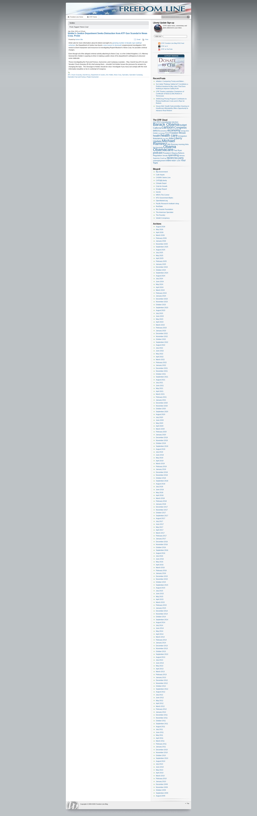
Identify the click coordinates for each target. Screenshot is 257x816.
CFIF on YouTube (167, 49)
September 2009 (162, 793)
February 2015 (161, 605)
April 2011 (159, 738)
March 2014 (160, 637)
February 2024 (161, 293)
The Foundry (160, 215)
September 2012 (162, 689)
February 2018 (161, 501)
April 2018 (159, 495)
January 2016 (161, 573)
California (157, 128)
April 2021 (159, 391)
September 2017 (162, 516)
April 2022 (159, 357)
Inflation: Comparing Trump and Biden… (170, 81)
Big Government (162, 172)
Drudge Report (161, 189)
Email (138, 39)
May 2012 (159, 701)
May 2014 (159, 631)
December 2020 (162, 403)
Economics (163, 131)
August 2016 (160, 553)
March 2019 (160, 464)
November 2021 (162, 371)
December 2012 (162, 680)
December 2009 (162, 784)
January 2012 (161, 712)
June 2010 (160, 767)
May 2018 (159, 492)
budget (183, 125)
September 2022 (162, 342)
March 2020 (160, 429)
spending (173, 155)
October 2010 (161, 755)
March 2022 (160, 359)
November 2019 (162, 440)
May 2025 (159, 255)
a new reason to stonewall (111, 45)
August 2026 (160, 227)
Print (146, 39)
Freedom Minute (177, 133)
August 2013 (160, 657)
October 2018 (161, 478)
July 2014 (159, 625)
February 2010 (161, 778)
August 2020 (160, 414)
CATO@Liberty (161, 180)
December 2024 (162, 267)
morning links (183, 144)
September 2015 (162, 585)
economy (173, 130)
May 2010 (159, 770)
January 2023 (161, 331)
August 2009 (160, 796)
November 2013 (162, 648)
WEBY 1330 (176, 161)
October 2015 (161, 582)
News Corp (117, 75)
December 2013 (162, 646)
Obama (169, 146)
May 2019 (159, 458)
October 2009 (161, 790)
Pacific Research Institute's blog (167, 204)
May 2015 (159, 597)
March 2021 (160, 394)
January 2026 (161, 241)
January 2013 (161, 677)
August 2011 (160, 727)
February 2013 (161, 674)
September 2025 (162, 247)
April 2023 (159, 322)
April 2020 (159, 426)
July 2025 (159, 253)
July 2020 (159, 417)
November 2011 (162, 718)
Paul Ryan (178, 150)
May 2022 (159, 354)
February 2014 (161, 640)
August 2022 (160, 345)
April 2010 (159, 773)
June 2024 (160, 282)
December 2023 (162, 299)
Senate (165, 155)
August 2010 (160, 761)
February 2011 (161, 744)
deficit (156, 131)
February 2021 (161, 397)
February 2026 (161, 238)
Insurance (157, 138)
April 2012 (159, 703)
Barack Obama (166, 124)
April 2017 (159, 530)
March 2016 (160, 568)
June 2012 (160, 698)
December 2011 (162, 715)
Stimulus (182, 155)
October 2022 (161, 339)
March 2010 (160, 776)
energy (183, 131)
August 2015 (160, 588)
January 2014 (161, 643)
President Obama (170, 153)
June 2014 (160, 628)
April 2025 (159, 258)
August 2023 (160, 310)
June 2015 (160, 594)
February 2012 (161, 709)
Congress (180, 127)
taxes (170, 157)
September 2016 (162, 550)
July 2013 (159, 660)
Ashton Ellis (79, 39)
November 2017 (162, 510)
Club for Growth (161, 186)
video (168, 160)
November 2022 (162, 336)
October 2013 (161, 651)
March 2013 (160, 672)
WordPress (73, 805)
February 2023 (161, 328)
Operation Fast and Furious (77, 77)
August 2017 (160, 518)
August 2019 (160, 449)
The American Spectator (164, 212)
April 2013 (159, 669)
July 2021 (159, 383)
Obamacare (163, 149)
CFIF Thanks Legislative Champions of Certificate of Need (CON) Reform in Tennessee (170, 94)
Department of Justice (98, 75)
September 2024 (162, 273)
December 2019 (162, 437)
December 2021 (162, 368)
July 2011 (159, 729)
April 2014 (159, 634)
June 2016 (160, 559)
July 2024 (159, 279)
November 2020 (162, 406)
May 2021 (159, 388)
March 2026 (160, 235)
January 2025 (161, 264)
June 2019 (160, 455)
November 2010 (162, 752)
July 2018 (159, 487)
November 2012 (162, 683)
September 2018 (162, 481)
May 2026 (159, 229)
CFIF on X (164, 46)
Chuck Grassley (76, 75)
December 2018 (162, 472)
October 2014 (161, 617)
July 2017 (159, 521)
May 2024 (159, 284)
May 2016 (159, 562)
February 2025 (161, 261)
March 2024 (160, 290)
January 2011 (161, 747)
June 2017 (160, 524)
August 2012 (160, 692)
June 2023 (160, 316)
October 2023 (161, 305)
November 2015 (162, 579)
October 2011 (161, 721)
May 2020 (159, 423)
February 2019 (161, 466)
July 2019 (159, 452)
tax (166, 158)
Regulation (157, 155)
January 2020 (161, 435)
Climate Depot (161, 183)
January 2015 (161, 608)
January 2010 (161, 781)
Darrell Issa (86, 75)
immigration (182, 136)
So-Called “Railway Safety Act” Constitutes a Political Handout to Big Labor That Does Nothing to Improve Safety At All (172, 86)
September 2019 (162, 446)
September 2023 (162, 308)
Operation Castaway (136, 75)
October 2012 (161, 686)
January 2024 (161, 296)
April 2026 (159, 232)
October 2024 (161, 270)
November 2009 (162, 787)
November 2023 (162, 302)
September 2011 (162, 724)
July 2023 (159, 313)
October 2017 (161, 513)
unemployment (159, 161)
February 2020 (161, 432)
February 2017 (161, 536)
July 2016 (159, 556)
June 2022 (160, 351)
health (156, 135)
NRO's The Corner (162, 195)
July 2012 (159, 695)
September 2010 (162, 758)
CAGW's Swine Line (163, 177)
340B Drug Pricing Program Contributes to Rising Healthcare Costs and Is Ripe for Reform (171, 101)
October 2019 (161, 443)
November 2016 (162, 544)
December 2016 (162, 542)
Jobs (171, 138)
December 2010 (162, 750)
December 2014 (162, 611)
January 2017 (161, 539)
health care (169, 135)
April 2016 (159, 565)
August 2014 (160, 622)
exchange (161, 133)
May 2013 (159, 666)
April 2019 (159, 461)
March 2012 (160, 706)
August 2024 (160, 276)
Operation (125, 75)
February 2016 (161, 570)
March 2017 (160, 533)
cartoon (168, 127)
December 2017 (162, 507)
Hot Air (158, 192)
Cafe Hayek (160, 175)
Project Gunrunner (93, 77)
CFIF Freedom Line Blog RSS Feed (172, 43)
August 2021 (160, 380)
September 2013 (162, 654)
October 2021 (161, 374)
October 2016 (161, 547)
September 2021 (162, 377)
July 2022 (159, 348)
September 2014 (162, 620)
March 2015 (160, 602)
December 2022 (162, 333)
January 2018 (161, 504)
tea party (179, 158)
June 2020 (160, 420)
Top (188, 803)
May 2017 (159, 527)
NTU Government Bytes (164, 198)
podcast (157, 152)
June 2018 (160, 490)
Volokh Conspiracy (163, 218)
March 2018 (160, 498)
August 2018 (160, 484)
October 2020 (161, 409)
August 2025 (160, 250)
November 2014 (162, 614)
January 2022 (161, 365)
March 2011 (160, 741)
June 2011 (160, 732)
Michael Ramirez (164, 142)
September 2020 (162, 412)
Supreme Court (158, 158)
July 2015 (159, 591)
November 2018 (162, 475)
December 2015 (162, 576)
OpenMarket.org (162, 201)
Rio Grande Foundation (164, 209)
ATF (69, 75)
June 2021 (160, 386)
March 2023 (160, 325)
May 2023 (159, 319)
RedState (159, 206)
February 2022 (161, 362)
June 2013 (160, 663)
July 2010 (159, 764)
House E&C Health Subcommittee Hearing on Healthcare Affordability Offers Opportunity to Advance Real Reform (172, 108)
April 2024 (159, 287)
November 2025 (162, 244)
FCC (167, 133)
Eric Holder (109, 75)
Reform (181, 153)
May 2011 (159, 735)
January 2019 (161, 469)
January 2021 (161, 400)
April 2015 (159, 599)
